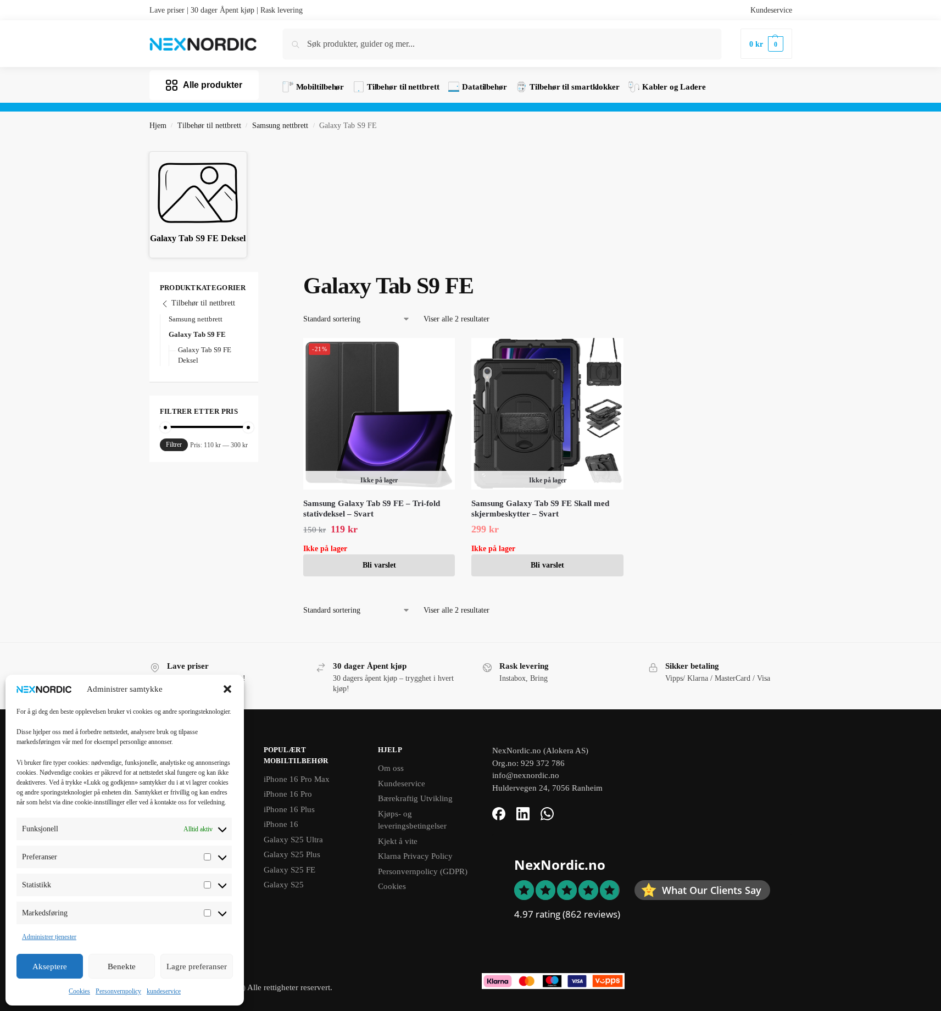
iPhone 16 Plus (289, 809)
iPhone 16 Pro (288, 794)
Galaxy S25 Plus (292, 854)
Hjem (157, 125)
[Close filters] (261, 278)
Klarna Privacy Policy (415, 856)
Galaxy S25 (284, 884)
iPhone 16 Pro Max (297, 779)
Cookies (79, 991)
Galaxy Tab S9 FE (197, 334)
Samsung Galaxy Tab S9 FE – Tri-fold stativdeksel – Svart (371, 509)
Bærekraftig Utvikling (415, 798)
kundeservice (164, 991)
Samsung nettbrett (280, 125)
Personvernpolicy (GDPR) (422, 871)
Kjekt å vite (397, 841)
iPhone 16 (281, 824)
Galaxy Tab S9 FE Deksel (204, 355)
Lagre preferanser (196, 966)
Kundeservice (771, 10)
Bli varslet (379, 565)
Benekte (122, 966)
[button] (227, 689)
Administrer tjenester (49, 937)
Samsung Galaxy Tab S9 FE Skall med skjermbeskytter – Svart (540, 509)
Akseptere (49, 966)
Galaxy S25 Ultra (293, 839)
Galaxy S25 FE (289, 869)
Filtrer (174, 444)
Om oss (391, 768)
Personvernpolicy (118, 991)
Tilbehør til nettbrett (209, 125)
